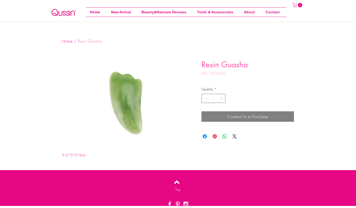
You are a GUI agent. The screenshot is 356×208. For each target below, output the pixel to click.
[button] (216, 12)
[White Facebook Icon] (169, 204)
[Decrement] (205, 98)
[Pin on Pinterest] (215, 136)
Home (67, 41)
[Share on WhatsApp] (225, 136)
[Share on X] (234, 136)
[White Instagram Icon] (185, 204)
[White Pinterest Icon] (177, 204)
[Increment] (222, 98)
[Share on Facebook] (205, 136)
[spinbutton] (213, 98)
